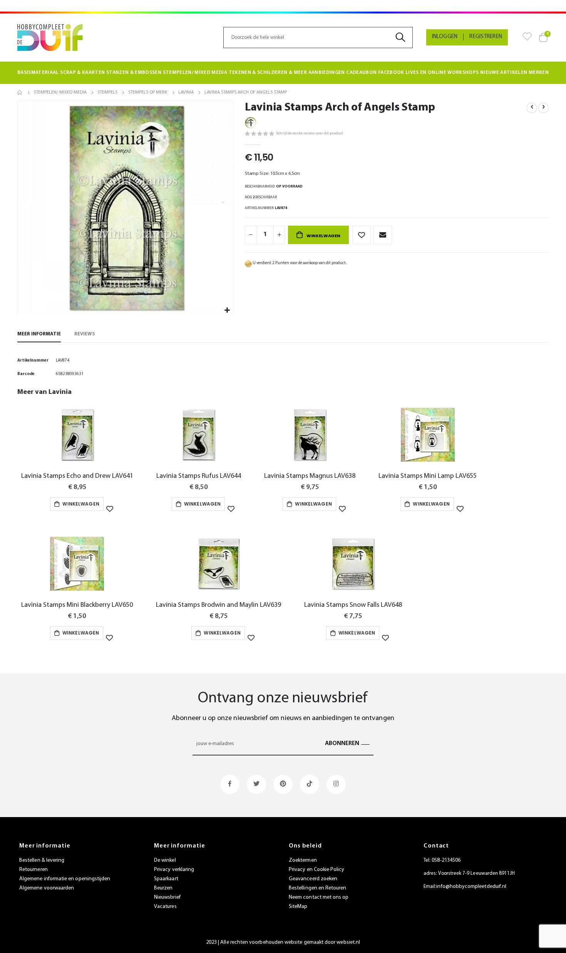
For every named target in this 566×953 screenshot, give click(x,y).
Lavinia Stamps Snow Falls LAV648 (353, 605)
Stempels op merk (147, 92)
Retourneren (33, 870)
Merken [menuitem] (539, 72)
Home (20, 92)
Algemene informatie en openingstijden (64, 879)
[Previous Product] (531, 107)
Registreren (485, 37)
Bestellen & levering (41, 860)
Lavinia (186, 92)
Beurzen (163, 888)
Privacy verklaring (174, 870)
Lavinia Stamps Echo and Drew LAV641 (77, 476)
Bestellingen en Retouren (318, 888)
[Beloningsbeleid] (248, 263)
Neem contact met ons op (319, 897)
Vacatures (165, 906)
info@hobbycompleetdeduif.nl (471, 886)
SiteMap (298, 906)
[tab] (39, 334)
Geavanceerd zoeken (313, 879)
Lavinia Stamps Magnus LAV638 (309, 476)
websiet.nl (348, 942)
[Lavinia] (250, 122)
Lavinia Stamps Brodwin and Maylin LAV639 (218, 605)
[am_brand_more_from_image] (77, 437)
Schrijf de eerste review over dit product (309, 133)
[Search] (403, 37)
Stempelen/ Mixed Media (60, 92)
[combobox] (317, 37)
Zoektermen (303, 860)
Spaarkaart (166, 879)
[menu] (283, 73)
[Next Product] (543, 107)
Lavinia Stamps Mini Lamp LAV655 (427, 476)
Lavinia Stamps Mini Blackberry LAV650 (77, 605)
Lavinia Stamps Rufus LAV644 (198, 476)
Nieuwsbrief (167, 897)
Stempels (107, 92)
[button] (227, 310)
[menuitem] (38, 73)
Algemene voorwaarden (46, 888)
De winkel (165, 860)
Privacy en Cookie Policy (317, 870)
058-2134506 (446, 860)
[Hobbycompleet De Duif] (50, 37)
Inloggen (445, 37)
